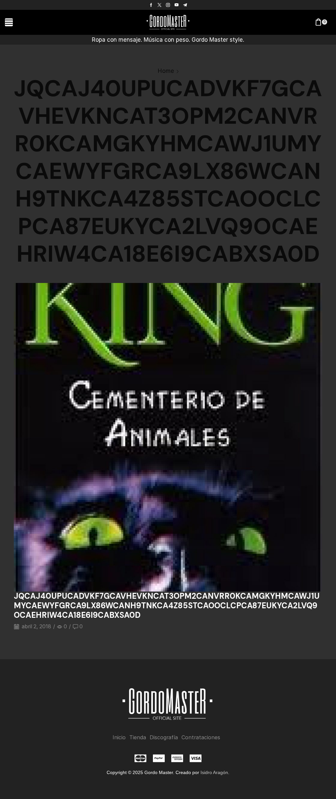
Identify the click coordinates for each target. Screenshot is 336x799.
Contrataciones (200, 737)
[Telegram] (185, 5)
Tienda (137, 737)
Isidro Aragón (214, 772)
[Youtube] (176, 5)
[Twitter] (159, 5)
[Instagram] (168, 5)
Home (166, 70)
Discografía (164, 737)
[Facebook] (151, 5)
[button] (9, 22)
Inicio (119, 737)
